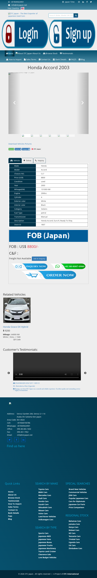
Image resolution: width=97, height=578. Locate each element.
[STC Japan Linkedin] (83, 2)
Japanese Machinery (47, 548)
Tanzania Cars (74, 536)
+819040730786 (23, 423)
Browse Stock (51, 53)
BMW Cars (42, 492)
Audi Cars (42, 498)
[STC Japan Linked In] (23, 439)
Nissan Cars (43, 510)
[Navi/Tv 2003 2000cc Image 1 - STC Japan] (26, 135)
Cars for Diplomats (77, 501)
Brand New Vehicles (77, 489)
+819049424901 (17, 2)
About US (12, 495)
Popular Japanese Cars (78, 498)
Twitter (17, 149)
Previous (8, 373)
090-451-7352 (22, 432)
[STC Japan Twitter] (91, 2)
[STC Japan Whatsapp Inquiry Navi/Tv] (67, 266)
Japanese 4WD (44, 536)
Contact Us (45, 59)
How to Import (14, 59)
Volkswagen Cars (45, 519)
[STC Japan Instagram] (79, 2)
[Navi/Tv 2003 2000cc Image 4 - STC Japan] (62, 135)
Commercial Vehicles (78, 492)
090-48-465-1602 (24, 429)
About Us (36, 53)
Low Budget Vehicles (47, 557)
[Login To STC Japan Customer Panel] (25, 34)
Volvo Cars (43, 513)
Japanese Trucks (45, 545)
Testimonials (67, 53)
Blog (82, 59)
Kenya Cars (73, 527)
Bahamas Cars (75, 521)
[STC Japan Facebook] (87, 2)
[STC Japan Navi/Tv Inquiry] (29, 266)
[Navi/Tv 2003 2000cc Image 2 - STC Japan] (44, 135)
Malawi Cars (74, 530)
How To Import (14, 504)
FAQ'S (73, 59)
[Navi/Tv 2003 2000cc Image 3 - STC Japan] (53, 135)
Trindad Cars (74, 539)
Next (85, 373)
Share (11, 149)
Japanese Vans (44, 539)
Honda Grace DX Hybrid (15, 326)
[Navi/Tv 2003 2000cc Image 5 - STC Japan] (71, 135)
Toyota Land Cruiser (47, 551)
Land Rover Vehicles (47, 516)
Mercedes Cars (44, 495)
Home (10, 53)
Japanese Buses (45, 542)
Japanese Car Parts (77, 504)
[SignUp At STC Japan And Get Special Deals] (72, 34)
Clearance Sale (44, 554)
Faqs (10, 516)
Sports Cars (43, 533)
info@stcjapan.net (18, 5)
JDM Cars (73, 495)
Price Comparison (76, 507)
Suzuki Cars (43, 504)
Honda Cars (43, 501)
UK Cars (72, 545)
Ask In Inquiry (39, 258)
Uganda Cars (74, 542)
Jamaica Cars (74, 524)
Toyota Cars (43, 489)
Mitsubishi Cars (45, 507)
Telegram (25, 149)
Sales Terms (31, 59)
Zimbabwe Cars (75, 548)
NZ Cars (72, 533)
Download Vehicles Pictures (20, 144)
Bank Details (60, 59)
